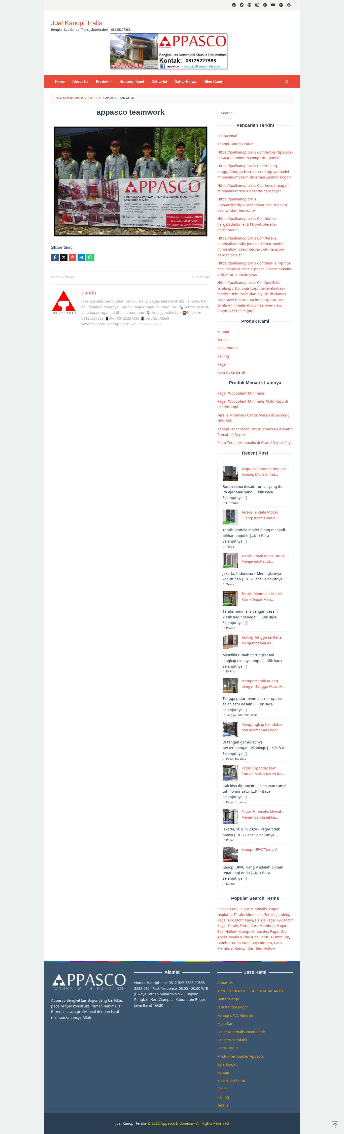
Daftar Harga (228, 999)
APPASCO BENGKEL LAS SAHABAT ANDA (250, 991)
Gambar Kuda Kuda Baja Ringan (244, 942)
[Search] (286, 81)
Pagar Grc (278, 931)
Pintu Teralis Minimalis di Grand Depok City (254, 442)
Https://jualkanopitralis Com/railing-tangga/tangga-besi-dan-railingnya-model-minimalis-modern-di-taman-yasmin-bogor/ (254, 171)
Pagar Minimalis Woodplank (241, 1031)
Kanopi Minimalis (253, 931)
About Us (225, 982)
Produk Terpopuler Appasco (240, 1056)
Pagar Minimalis (253, 908)
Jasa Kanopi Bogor (232, 1007)
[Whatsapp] (90, 257)
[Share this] (55, 257)
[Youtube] (273, 5)
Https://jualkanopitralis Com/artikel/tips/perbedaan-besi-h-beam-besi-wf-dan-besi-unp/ (252, 205)
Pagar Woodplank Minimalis (241, 393)
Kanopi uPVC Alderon (235, 1015)
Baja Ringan (227, 347)
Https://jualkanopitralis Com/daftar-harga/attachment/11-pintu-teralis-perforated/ (247, 224)
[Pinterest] (249, 5)
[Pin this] (72, 257)
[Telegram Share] (81, 257)
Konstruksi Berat (231, 372)
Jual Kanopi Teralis (131, 1123)
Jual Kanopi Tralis (76, 23)
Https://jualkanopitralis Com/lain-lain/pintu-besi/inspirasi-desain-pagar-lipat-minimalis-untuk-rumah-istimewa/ (254, 269)
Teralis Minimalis (248, 914)
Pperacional (227, 135)
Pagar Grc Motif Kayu (235, 920)
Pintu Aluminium (275, 937)
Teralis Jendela (276, 914)
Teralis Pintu (238, 925)
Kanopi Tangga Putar (235, 143)
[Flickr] (281, 5)
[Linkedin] (265, 5)
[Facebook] (234, 5)
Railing (223, 356)
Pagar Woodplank (232, 1039)
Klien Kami (226, 1023)
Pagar (222, 364)
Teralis (222, 339)
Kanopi (223, 331)
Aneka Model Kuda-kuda (238, 937)
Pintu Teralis (227, 1048)
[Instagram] (257, 5)
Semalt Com (227, 908)
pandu (88, 292)
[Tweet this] (63, 257)
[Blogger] (289, 5)
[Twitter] (242, 5)
